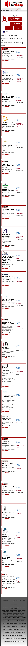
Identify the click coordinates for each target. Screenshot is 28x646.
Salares (4, 635)
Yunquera (14, 642)
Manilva (5, 631)
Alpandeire (15, 613)
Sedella (20, 635)
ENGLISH (7, 31)
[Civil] (5, 274)
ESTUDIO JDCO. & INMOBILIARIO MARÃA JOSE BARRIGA (8, 278)
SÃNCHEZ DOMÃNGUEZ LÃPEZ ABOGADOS (8, 165)
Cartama (21, 620)
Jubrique (4, 629)
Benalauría (15, 616)
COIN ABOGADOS (7, 370)
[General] (5, 49)
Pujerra (8, 633)
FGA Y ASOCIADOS (7, 76)
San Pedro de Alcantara (10, 635)
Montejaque (10, 632)
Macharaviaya (19, 629)
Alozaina (10, 613)
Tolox (13, 636)
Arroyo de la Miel (19, 614)
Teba (10, 636)
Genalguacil (23, 626)
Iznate (18, 628)
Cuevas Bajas (20, 623)
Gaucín (19, 626)
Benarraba (19, 617)
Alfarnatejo (15, 610)
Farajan (23, 625)
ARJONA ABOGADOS (8, 487)
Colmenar (22, 622)
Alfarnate (11, 610)
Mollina (19, 631)
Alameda (3, 610)
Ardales (8, 614)
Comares (3, 623)
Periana (23, 632)
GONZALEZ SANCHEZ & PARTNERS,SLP (8, 395)
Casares (16, 622)
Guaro (4, 628)
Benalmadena (20, 616)
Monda (22, 631)
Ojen (17, 632)
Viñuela (22, 641)
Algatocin (23, 610)
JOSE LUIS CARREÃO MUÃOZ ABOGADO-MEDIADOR (8, 97)
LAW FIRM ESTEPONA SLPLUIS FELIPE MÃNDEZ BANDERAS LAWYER (8, 579)
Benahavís (11, 616)
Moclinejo (15, 631)
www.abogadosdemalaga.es (14, 602)
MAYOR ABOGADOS (8, 513)
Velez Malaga (18, 638)
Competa (7, 623)
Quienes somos (14, 604)
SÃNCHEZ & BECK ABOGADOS (7, 464)
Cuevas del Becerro (11, 625)
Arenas (11, 614)
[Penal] (5, 141)
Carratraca (14, 620)
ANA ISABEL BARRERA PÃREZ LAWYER (8, 210)
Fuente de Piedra (14, 626)
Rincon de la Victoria (13, 633)
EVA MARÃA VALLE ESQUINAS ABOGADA (8, 323)
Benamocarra (10, 617)
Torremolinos (22, 636)
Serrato (23, 635)
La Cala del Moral (13, 629)
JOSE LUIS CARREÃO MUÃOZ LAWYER (8, 300)
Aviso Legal (22, 600)
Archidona (4, 614)
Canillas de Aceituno (21, 619)
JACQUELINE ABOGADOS (5, 442)
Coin (19, 622)
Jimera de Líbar (22, 628)
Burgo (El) (5, 619)
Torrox (4, 638)
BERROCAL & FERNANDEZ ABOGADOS (6, 236)
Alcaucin (7, 610)
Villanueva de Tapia (20, 639)
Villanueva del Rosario (8, 641)
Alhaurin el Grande (13, 611)
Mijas (12, 631)
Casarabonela (11, 622)
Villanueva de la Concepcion (12, 639)
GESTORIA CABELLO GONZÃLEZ (8, 419)
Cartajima (18, 620)
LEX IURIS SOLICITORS (6, 348)
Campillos (9, 619)
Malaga (23, 629)
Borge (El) (23, 617)
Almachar (19, 611)
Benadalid (6, 616)
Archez (23, 613)
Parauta (19, 632)
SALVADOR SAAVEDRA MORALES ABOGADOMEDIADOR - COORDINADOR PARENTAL (8, 259)
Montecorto (6, 632)
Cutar (17, 625)
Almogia (4, 613)
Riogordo (19, 633)
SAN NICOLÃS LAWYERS (6, 557)
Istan (15, 628)
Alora (8, 613)
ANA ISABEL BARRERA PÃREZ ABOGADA (8, 52)
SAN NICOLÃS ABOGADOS (6, 535)
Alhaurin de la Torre (6, 611)
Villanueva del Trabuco (16, 641)
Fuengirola (8, 626)
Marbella (9, 631)
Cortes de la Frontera (13, 623)
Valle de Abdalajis (12, 638)
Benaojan (15, 617)
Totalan (7, 638)
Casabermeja (6, 622)
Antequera (19, 613)
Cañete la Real (14, 619)
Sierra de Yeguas (6, 636)
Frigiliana (4, 626)
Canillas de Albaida (8, 620)
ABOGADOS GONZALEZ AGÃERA (8, 189)
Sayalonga (16, 635)
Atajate (24, 614)
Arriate (14, 614)
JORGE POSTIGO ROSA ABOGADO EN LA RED (8, 123)
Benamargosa (5, 617)
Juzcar (8, 629)
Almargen (23, 611)
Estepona (20, 625)
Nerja (14, 632)
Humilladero (8, 628)
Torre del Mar (17, 636)
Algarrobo (19, 610)
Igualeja (12, 628)
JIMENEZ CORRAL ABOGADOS (7, 146)
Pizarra (5, 633)
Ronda (23, 633)
